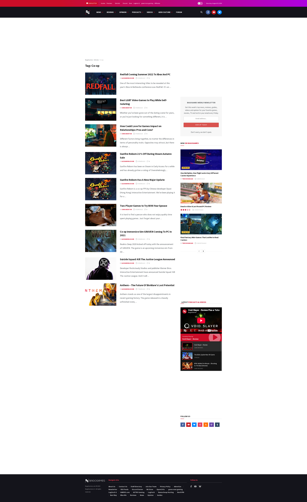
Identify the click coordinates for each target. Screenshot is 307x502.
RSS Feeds (124, 489)
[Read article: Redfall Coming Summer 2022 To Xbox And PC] (100, 84)
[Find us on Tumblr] (217, 425)
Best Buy (113, 495)
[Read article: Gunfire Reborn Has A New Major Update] (100, 189)
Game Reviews (187, 201)
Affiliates (157, 3)
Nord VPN (180, 492)
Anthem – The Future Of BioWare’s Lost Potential (147, 285)
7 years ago (141, 289)
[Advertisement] (153, 38)
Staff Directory (136, 487)
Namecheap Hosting (166, 492)
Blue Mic (123, 495)
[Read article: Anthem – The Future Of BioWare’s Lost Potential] (100, 294)
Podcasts (136, 12)
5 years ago (141, 78)
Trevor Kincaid (187, 179)
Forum (179, 12)
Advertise (177, 487)
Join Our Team (150, 487)
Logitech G (136, 3)
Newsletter (92, 3)
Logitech (151, 492)
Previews (109, 3)
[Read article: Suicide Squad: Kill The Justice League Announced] (100, 268)
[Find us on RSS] (206, 425)
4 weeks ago (200, 179)
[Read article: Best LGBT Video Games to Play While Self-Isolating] (100, 109)
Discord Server (137, 489)
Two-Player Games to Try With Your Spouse (143, 205)
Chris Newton (127, 108)
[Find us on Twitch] (211, 425)
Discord (125, 3)
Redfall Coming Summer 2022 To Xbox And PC (145, 74)
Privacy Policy (165, 487)
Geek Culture (164, 12)
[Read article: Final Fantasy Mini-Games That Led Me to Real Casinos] (201, 224)
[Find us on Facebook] (208, 12)
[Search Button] (201, 12)
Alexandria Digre (128, 78)
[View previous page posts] (199, 251)
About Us (112, 487)
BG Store (150, 489)
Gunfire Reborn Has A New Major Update (142, 179)
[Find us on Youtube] (214, 12)
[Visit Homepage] (87, 12)
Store (130, 3)
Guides (103, 3)
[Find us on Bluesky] (219, 12)
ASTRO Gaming (138, 492)
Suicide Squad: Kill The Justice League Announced (147, 259)
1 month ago (198, 210)
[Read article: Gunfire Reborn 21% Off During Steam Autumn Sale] (100, 163)
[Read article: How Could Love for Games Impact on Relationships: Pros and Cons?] (100, 135)
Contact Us (123, 487)
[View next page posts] (203, 251)
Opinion (122, 12)
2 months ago (201, 243)
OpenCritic (161, 489)
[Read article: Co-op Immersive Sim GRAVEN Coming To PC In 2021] (100, 241)
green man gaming (147, 3)
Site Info (117, 3)
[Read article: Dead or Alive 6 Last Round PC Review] (201, 193)
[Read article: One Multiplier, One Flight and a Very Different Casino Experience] (201, 159)
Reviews (110, 12)
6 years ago (141, 161)
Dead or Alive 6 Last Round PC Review (195, 206)
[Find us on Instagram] (200, 425)
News (98, 12)
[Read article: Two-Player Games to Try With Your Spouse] (100, 215)
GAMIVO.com (125, 492)
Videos (150, 12)
